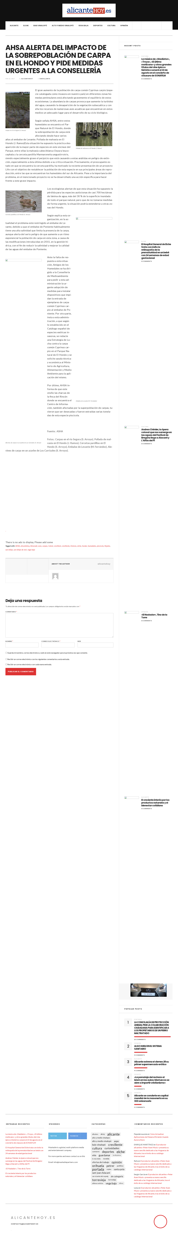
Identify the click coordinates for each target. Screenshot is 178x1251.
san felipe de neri (20, 550)
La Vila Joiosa (117, 1155)
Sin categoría (117, 1176)
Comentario (11, 611)
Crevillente (44, 78)
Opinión (124, 25)
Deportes (97, 25)
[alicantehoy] (89, 10)
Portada (138, 1019)
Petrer (110, 1165)
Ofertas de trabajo (100, 1162)
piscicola (100, 546)
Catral (50, 546)
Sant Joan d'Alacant (101, 1172)
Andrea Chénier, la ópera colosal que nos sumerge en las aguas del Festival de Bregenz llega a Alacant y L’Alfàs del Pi (156, 435)
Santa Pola (119, 1169)
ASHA (60, 431)
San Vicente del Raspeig (100, 1176)
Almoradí (33, 546)
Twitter (53, 1136)
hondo (84, 546)
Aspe (116, 1141)
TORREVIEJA (112, 1180)
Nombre (9, 641)
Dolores (73, 546)
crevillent (57, 546)
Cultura (111, 25)
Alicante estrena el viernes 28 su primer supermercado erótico (151, 1063)
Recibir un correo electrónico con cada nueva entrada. (29, 664)
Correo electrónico (50, 641)
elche (79, 546)
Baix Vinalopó (40, 25)
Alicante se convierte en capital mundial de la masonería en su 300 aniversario (151, 1098)
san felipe (9, 550)
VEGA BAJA (83, 25)
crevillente (66, 546)
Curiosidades (111, 1148)
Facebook (74, 1136)
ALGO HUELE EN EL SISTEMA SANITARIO (148, 1047)
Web (79, 641)
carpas (44, 546)
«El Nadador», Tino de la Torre (154, 616)
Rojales (107, 546)
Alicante (14, 25)
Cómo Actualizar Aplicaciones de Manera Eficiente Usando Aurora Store (151, 1137)
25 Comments (140, 1039)
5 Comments (139, 1089)
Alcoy (103, 1134)
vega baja (31, 550)
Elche (26, 25)
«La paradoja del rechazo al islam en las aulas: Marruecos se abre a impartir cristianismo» (151, 1080)
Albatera (95, 1134)
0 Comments (146, 79)
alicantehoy (27, 78)
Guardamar (104, 1155)
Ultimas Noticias (97, 1183)
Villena (121, 1183)
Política (120, 1166)
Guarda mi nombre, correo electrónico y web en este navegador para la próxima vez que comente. (47, 653)
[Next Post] (38, 566)
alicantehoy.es (33, 1217)
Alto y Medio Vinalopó (63, 25)
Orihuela (98, 1165)
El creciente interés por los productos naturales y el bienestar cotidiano (155, 803)
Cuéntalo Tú (96, 1152)
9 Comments (139, 1055)
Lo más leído (96, 1159)
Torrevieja (99, 1179)
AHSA (17, 546)
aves (40, 546)
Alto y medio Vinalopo (101, 1138)
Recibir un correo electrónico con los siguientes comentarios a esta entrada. (38, 659)
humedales (92, 546)
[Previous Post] (16, 566)
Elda (94, 1155)
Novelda (106, 1159)
